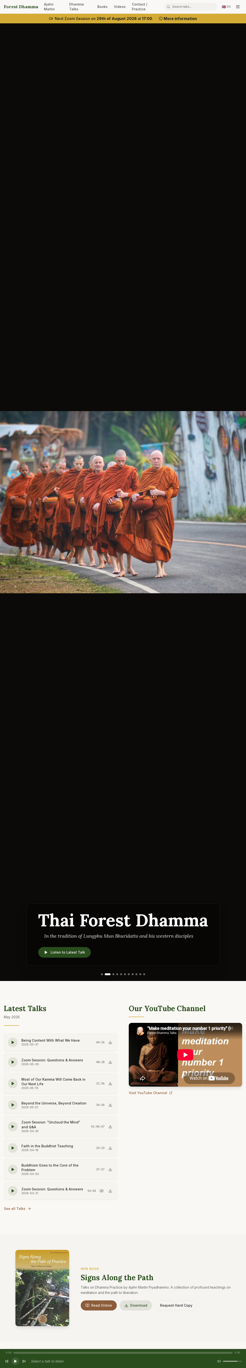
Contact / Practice (139, 6)
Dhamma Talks (76, 6)
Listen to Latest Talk (68, 952)
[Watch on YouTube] (102, 1191)
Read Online (101, 1305)
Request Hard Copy (176, 1305)
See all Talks (14, 1209)
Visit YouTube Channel (148, 1093)
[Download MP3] (110, 1042)
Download (138, 1305)
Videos (120, 7)
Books (102, 7)
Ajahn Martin (49, 6)
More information (180, 18)
